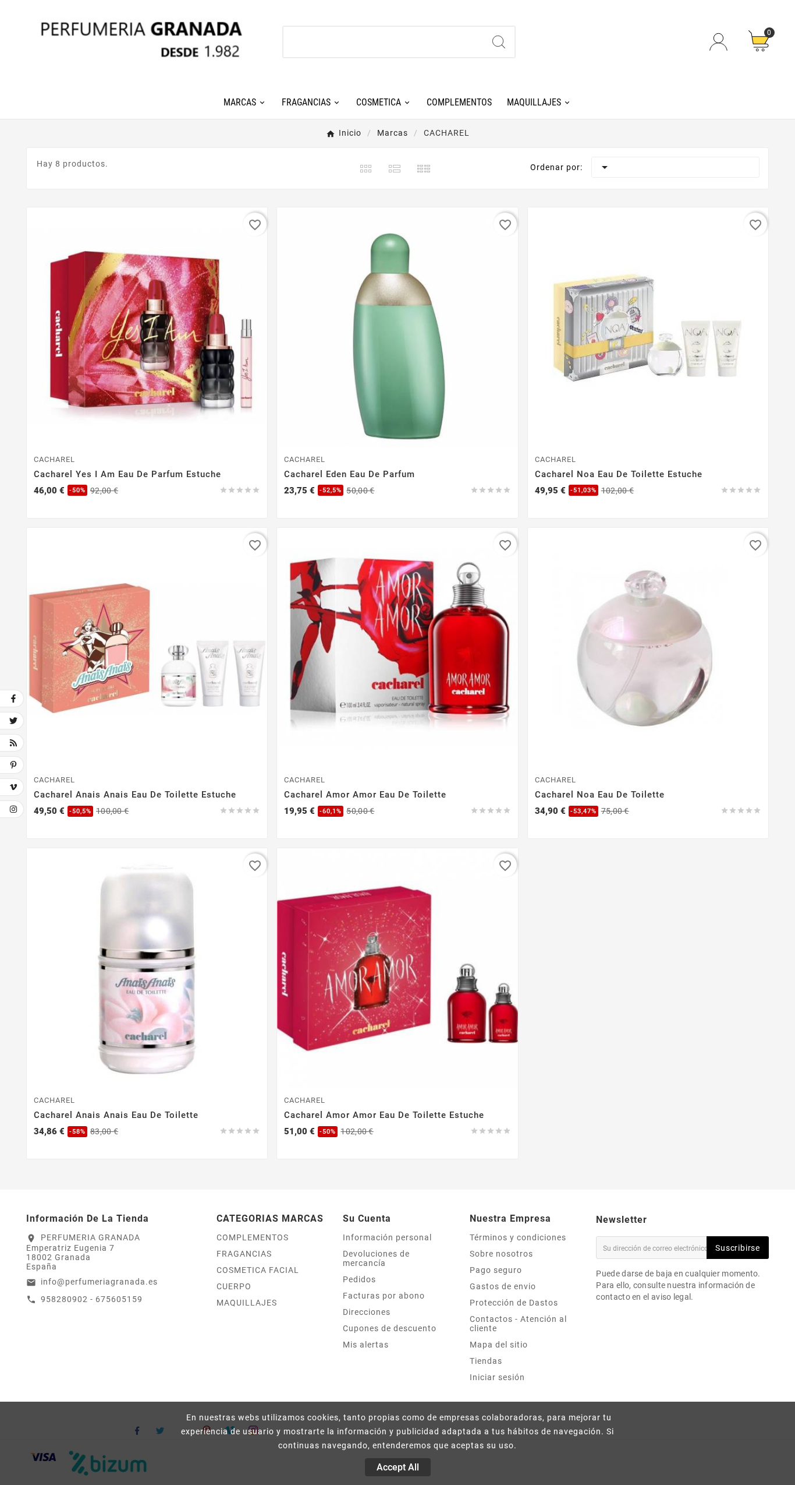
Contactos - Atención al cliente (518, 1323)
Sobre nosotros (501, 1253)
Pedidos (359, 1279)
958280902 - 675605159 (92, 1299)
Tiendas (486, 1361)
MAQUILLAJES (247, 1302)
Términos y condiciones (518, 1237)
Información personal (387, 1237)
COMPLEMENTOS (253, 1237)
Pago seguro (496, 1270)
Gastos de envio (503, 1286)
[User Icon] (720, 42)
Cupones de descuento (389, 1328)
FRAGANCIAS (244, 1253)
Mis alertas (366, 1344)
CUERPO (234, 1286)
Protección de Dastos (514, 1302)
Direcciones (367, 1312)
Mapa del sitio (499, 1344)
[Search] (498, 42)
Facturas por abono (384, 1295)
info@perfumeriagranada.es (99, 1281)
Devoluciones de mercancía (376, 1258)
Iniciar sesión (497, 1377)
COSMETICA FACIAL (258, 1270)
